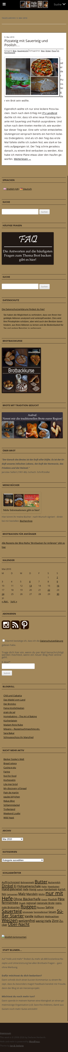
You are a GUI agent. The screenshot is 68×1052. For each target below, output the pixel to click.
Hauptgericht (22, 51)
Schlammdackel (11, 805)
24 (3, 594)
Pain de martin (11, 792)
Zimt (55, 921)
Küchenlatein (10, 720)
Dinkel (48, 51)
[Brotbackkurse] (21, 392)
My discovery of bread (15, 788)
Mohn (42, 894)
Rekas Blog (9, 800)
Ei (15, 886)
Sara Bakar (8, 733)
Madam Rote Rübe (13, 724)
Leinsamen (12, 894)
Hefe (25, 889)
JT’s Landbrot (49, 113)
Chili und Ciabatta (12, 695)
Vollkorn (39, 916)
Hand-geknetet (12, 889)
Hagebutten (53, 886)
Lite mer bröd (10, 784)
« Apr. (5, 601)
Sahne (50, 907)
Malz (22, 894)
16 (58, 585)
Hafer (44, 886)
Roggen (28, 906)
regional (31, 903)
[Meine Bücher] (21, 512)
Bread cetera (10, 763)
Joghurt (40, 889)
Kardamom (50, 889)
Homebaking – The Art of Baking (20, 716)
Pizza (54, 51)
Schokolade (27, 912)
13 (30, 585)
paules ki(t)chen (11, 796)
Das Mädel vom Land (14, 699)
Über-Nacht (18, 924)
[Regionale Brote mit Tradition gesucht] (32, 437)
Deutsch (27, 188)
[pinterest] (15, 628)
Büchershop (26, 520)
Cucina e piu (9, 767)
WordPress (34, 1041)
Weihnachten (52, 916)
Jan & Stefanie (17, 1045)
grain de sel (9, 712)
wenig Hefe (43, 921)
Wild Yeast (8, 817)
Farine (6, 771)
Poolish (52, 899)
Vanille (29, 916)
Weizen (10, 920)
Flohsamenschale (29, 886)
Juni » (14, 601)
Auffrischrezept (11, 882)
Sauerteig (12, 911)
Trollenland (9, 809)
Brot (14, 51)
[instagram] (6, 628)
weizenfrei (26, 920)
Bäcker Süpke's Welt (13, 759)
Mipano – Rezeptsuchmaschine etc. (21, 728)
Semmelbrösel (41, 912)
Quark (22, 903)
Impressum (5, 1033)
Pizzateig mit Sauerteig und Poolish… (26, 42)
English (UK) (12, 188)
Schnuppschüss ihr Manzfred (18, 737)
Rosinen (41, 907)
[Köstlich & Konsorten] (14, 937)
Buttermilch (54, 882)
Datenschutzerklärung (51, 640)
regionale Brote (46, 903)
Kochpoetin (9, 780)
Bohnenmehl (27, 882)
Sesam (52, 911)
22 (49, 589)
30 (58, 594)
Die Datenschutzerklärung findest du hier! (23, 309)
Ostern (44, 899)
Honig (32, 889)
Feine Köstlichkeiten (13, 708)
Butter (41, 881)
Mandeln (32, 894)
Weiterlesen (22, 159)
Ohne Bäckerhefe (27, 899)
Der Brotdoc (9, 703)
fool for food (9, 775)
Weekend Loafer (11, 813)
